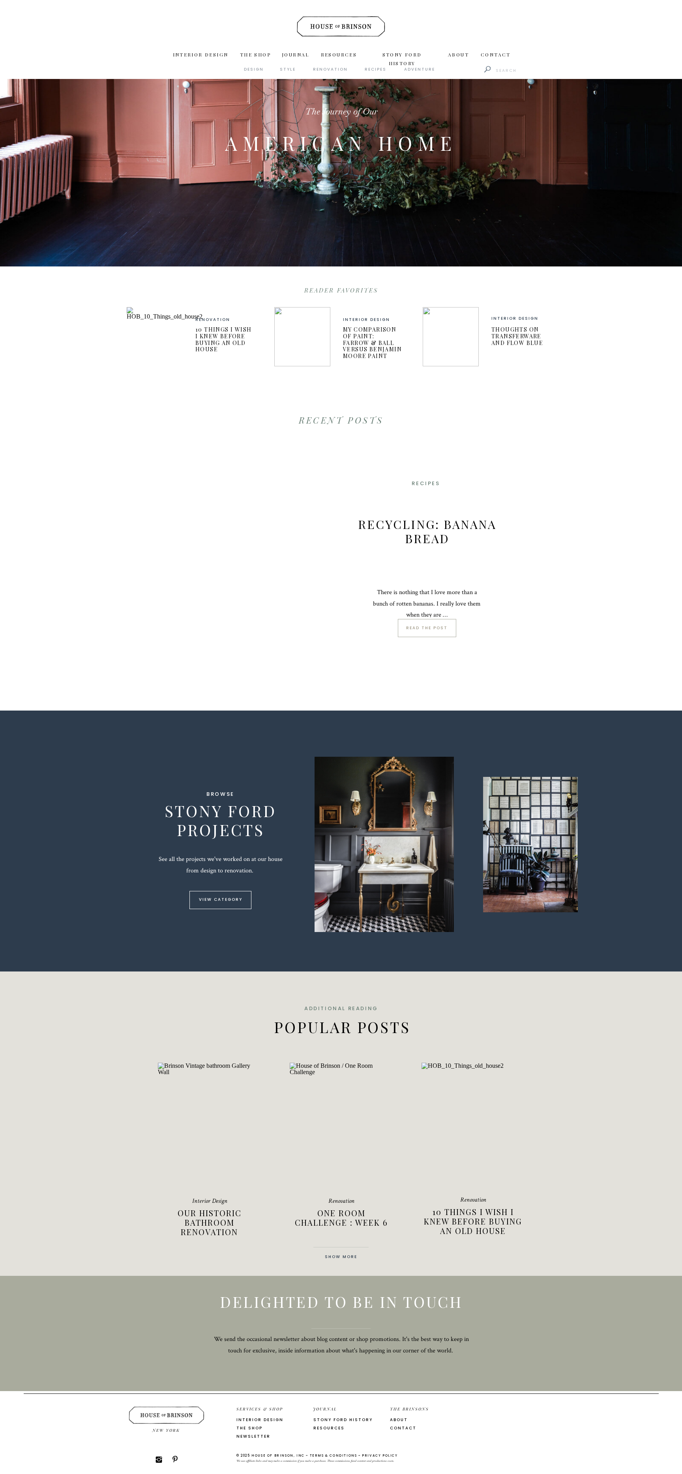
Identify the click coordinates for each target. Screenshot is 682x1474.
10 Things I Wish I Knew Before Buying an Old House (223, 339)
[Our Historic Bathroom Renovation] (209, 1126)
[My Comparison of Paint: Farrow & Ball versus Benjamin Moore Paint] (302, 336)
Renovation (212, 320)
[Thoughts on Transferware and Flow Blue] (451, 336)
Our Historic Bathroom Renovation (210, 1222)
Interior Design (366, 320)
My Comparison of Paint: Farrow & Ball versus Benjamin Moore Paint (372, 343)
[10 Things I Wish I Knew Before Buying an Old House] (155, 336)
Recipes (426, 483)
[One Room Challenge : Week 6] (341, 1126)
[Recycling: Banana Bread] (237, 549)
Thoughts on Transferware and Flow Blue (517, 336)
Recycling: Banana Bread (427, 531)
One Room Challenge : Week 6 (341, 1218)
